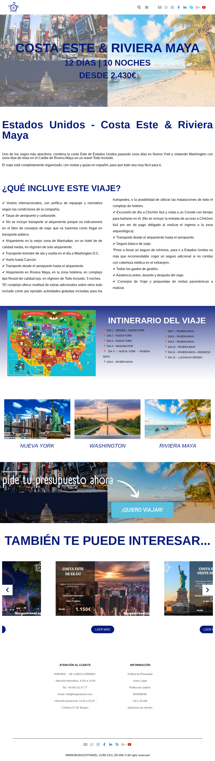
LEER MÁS (53, 629)
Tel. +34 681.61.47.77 (75, 687)
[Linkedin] (185, 7)
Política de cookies (140, 687)
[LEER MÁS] (53, 614)
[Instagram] (172, 7)
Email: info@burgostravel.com (75, 694)
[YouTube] (204, 7)
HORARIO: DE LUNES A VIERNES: (75, 674)
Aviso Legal (140, 680)
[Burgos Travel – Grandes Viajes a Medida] (13, 7)
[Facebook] (178, 7)
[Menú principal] (147, 7)
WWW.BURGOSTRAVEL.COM (86, 755)
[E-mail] (160, 7)
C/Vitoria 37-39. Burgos (75, 707)
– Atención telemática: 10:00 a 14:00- (75, 680)
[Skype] (191, 7)
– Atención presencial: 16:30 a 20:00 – (75, 701)
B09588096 (140, 694)
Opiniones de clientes (140, 707)
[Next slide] (207, 590)
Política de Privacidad (140, 674)
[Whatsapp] (166, 7)
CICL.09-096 (140, 701)
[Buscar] (139, 7)
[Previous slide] (7, 590)
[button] (94, 643)
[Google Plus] (197, 7)
